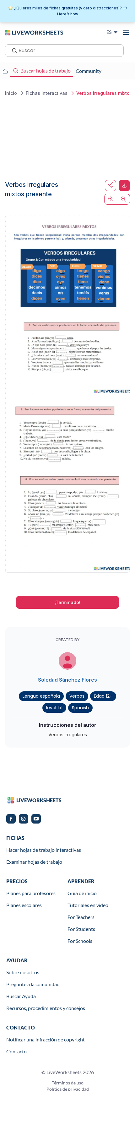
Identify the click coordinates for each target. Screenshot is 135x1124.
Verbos (76, 696)
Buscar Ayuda (21, 996)
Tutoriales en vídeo (88, 905)
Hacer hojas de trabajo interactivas (43, 850)
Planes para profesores (31, 893)
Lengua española (41, 696)
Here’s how (67, 14)
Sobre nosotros (22, 972)
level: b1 (54, 708)
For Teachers (81, 917)
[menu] (126, 32)
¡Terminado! (67, 602)
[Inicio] (34, 32)
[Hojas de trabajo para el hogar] (5, 71)
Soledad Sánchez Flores (67, 680)
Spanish (80, 708)
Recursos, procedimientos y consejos (45, 1008)
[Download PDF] (124, 185)
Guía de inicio (82, 893)
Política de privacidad (67, 1089)
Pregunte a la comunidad (33, 984)
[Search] (12, 49)
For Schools (80, 941)
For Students (81, 929)
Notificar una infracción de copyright (45, 1039)
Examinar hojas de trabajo (34, 862)
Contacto (16, 1051)
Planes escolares (24, 905)
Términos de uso (68, 1082)
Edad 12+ (103, 696)
